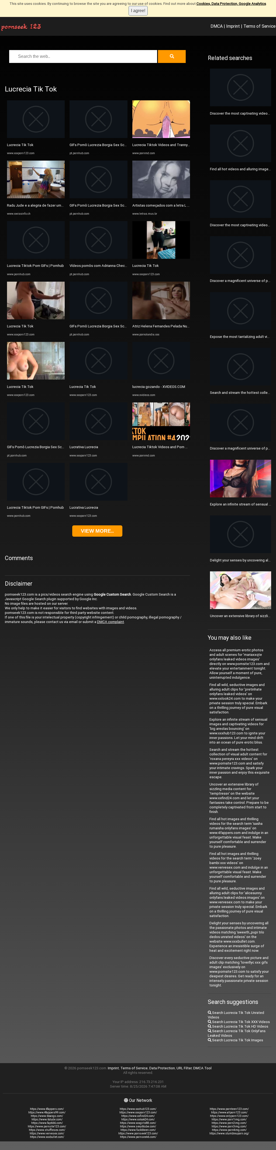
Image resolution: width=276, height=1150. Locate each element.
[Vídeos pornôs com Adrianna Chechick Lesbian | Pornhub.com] (98, 257)
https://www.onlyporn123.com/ (229, 1116)
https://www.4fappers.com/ (47, 1109)
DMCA (217, 26)
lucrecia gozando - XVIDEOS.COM (158, 386)
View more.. (97, 531)
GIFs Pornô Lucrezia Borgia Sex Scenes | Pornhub (46, 447)
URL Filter (184, 1068)
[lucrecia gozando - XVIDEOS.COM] (161, 378)
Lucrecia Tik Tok (20, 145)
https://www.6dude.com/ (47, 1119)
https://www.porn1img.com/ (229, 1119)
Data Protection (162, 1068)
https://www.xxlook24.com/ (138, 1119)
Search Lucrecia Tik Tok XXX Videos (240, 1022)
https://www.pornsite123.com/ (47, 1126)
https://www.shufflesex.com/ (47, 1130)
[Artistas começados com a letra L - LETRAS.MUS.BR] (161, 197)
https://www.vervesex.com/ (47, 1133)
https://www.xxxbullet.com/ (47, 1137)
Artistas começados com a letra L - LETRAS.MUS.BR (173, 205)
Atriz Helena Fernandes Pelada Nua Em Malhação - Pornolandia (182, 326)
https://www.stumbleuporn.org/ (229, 1133)
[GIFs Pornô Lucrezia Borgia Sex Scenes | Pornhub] (36, 439)
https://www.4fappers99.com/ (46, 1112)
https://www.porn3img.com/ (229, 1126)
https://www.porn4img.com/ (229, 1130)
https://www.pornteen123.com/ (229, 1109)
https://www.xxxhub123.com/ (138, 1109)
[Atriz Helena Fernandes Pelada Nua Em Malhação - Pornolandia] (161, 318)
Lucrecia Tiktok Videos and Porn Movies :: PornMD (172, 447)
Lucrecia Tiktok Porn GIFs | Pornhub (35, 265)
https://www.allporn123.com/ (229, 1112)
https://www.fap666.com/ (47, 1123)
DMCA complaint (110, 622)
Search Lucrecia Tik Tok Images (237, 1040)
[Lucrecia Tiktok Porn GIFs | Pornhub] (36, 257)
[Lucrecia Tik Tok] (36, 137)
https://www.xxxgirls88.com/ (138, 1123)
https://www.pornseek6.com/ (138, 1137)
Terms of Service (259, 26)
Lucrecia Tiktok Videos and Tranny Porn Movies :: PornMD (178, 145)
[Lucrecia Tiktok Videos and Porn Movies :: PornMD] (161, 439)
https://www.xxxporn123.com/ (138, 1112)
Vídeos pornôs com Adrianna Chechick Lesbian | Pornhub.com (119, 265)
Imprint (233, 26)
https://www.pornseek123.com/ (138, 1133)
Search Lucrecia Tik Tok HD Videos (239, 1026)
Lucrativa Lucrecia (84, 447)
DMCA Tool (202, 1068)
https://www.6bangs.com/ (47, 1116)
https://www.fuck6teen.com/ (138, 1130)
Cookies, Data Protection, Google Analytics (231, 3)
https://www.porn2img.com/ (229, 1123)
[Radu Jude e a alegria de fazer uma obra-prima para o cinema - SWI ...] (36, 197)
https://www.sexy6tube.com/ (138, 1126)
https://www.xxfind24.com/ (138, 1116)
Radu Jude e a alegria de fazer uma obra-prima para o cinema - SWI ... (61, 205)
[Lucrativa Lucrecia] (98, 439)
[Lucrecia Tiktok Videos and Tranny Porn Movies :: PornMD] (161, 137)
